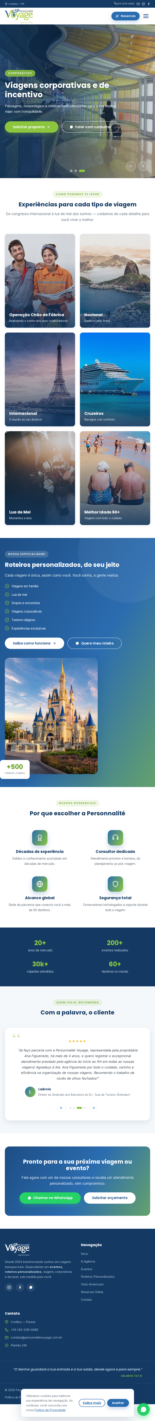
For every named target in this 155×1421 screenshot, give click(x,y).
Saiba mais (92, 1403)
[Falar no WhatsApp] (143, 1409)
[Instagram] (143, 3)
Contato (86, 1300)
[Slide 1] (73, 171)
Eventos (86, 1269)
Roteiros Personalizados (98, 1276)
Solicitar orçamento (110, 1197)
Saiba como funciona (31, 643)
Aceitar (118, 1403)
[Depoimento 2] (74, 1108)
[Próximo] (143, 166)
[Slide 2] (79, 171)
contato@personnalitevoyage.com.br (36, 1337)
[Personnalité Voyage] (19, 16)
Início (84, 1254)
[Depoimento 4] (85, 1108)
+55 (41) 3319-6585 (24, 1330)
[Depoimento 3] (79, 1108)
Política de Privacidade (20, 1397)
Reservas (128, 16)
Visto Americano (92, 1284)
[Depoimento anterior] (61, 1107)
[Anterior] (131, 166)
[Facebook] (148, 3)
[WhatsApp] (31, 1287)
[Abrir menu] (146, 16)
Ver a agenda (25, 122)
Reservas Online (92, 1292)
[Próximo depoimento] (93, 1107)
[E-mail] (138, 3)
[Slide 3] (84, 171)
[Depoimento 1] (70, 1108)
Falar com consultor (86, 122)
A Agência (88, 1261)
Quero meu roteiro (97, 643)
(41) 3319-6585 (125, 3)
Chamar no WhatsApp (53, 1197)
